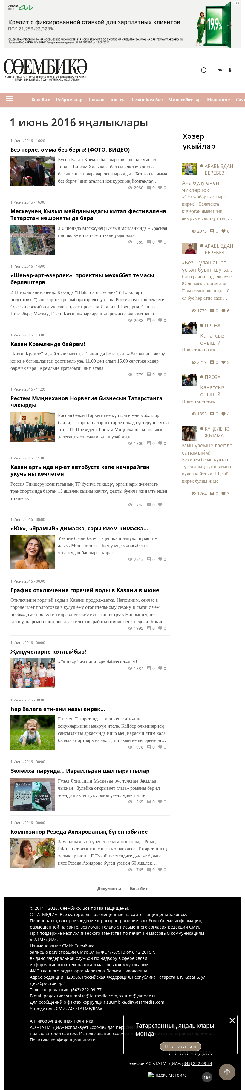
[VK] (220, 71)
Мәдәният (218, 100)
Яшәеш (97, 100)
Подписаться (180, 1046)
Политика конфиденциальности (63, 1040)
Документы (109, 888)
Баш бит (40, 100)
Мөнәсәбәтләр (185, 100)
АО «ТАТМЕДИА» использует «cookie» (68, 1027)
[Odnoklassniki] (230, 71)
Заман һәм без (147, 100)
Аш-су (117, 100)
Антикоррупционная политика (61, 1021)
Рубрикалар (69, 100)
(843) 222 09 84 (197, 1063)
